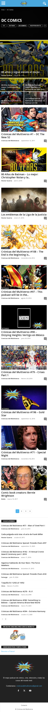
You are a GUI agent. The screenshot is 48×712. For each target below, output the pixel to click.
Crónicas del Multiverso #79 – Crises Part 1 (23, 373)
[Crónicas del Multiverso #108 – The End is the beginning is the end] (24, 237)
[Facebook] (18, 691)
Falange (4, 577)
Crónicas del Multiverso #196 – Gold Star (22, 414)
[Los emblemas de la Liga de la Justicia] (24, 200)
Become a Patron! (8, 651)
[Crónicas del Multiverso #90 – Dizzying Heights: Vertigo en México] (24, 317)
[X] (24, 691)
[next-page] (5, 619)
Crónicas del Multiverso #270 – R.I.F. (17, 591)
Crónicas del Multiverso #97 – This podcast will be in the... (21, 293)
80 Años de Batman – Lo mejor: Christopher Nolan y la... (19, 176)
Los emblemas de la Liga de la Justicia (23, 214)
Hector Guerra (6, 75)
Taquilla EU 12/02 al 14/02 (12, 582)
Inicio (2, 10)
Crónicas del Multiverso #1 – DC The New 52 (22, 136)
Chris (3, 586)
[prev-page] (2, 619)
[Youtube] (30, 691)
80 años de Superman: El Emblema (11, 101)
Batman (12, 26)
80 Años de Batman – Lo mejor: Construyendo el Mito (10, 87)
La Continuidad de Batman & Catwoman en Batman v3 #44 (35, 100)
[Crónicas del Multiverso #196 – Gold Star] (24, 397)
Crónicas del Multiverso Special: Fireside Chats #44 (23, 574)
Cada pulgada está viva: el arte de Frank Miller (22, 534)
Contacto (24, 705)
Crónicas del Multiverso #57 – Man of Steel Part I (23, 525)
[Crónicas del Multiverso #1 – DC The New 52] (24, 119)
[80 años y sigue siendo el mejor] (24, 59)
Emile (3, 499)
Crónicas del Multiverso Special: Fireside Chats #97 (23, 543)
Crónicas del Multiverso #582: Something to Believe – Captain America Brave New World (20, 601)
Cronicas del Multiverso (10, 141)
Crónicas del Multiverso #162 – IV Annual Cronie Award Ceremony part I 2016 (22, 552)
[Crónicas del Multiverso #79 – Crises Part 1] (24, 357)
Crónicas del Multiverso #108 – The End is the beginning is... (22, 253)
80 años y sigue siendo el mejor (20, 72)
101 (4, 26)
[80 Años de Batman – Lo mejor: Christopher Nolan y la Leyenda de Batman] (24, 160)
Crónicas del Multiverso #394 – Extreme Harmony (23, 611)
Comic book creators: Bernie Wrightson (18, 494)
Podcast (4, 131)
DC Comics (22, 26)
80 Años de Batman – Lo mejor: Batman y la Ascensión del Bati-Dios (34, 87)
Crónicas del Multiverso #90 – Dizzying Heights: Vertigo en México (22, 333)
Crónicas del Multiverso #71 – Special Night (23, 454)
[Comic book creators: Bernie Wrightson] (24, 478)
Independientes (35, 26)
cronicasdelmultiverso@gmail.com (29, 686)
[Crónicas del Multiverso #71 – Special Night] (24, 438)
